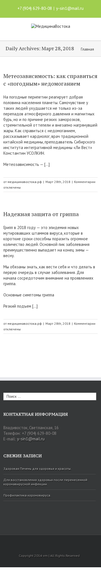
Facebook (37, 542)
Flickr (61, 542)
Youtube (48, 543)
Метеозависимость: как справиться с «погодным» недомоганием (50, 79)
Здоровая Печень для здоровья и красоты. (37, 468)
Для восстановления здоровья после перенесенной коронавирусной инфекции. (45, 482)
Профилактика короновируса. (27, 495)
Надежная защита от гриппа (41, 214)
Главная (87, 49)
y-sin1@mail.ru (70, 8)
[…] (47, 164)
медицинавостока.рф (25, 182)
